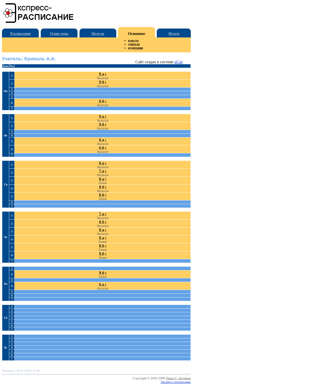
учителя (134, 44)
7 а (101, 171)
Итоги (173, 34)
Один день (59, 34)
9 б (101, 82)
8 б (101, 187)
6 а (101, 140)
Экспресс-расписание (175, 382)
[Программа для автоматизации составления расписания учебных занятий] (39, 22)
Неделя (97, 34)
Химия (103, 182)
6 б (101, 101)
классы (133, 40)
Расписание (20, 34)
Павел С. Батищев (178, 378)
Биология (102, 77)
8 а (101, 163)
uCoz (178, 62)
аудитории (135, 48)
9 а (101, 74)
